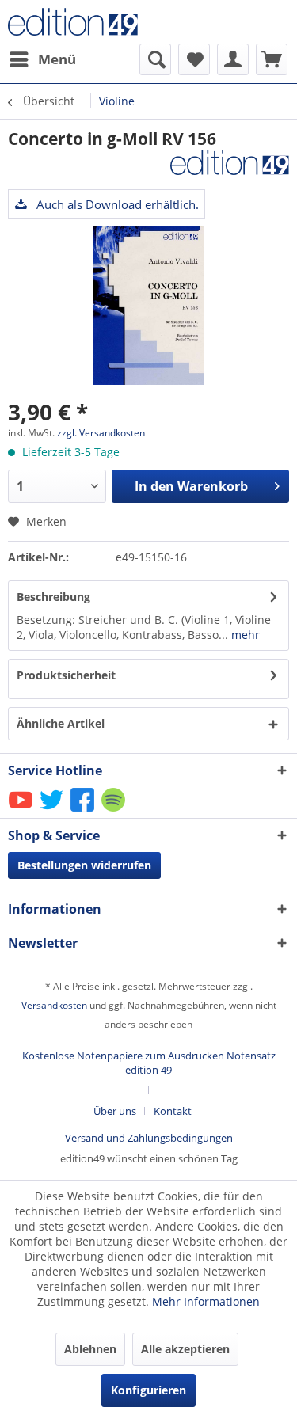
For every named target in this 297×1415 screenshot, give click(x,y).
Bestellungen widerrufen (84, 865)
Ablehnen (90, 1348)
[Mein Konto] (233, 59)
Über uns (114, 1111)
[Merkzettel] (194, 59)
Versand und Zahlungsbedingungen (149, 1138)
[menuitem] (42, 59)
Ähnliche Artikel (61, 723)
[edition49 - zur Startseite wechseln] (78, 22)
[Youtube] (22, 810)
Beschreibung (53, 596)
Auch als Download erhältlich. (116, 204)
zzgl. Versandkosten (101, 432)
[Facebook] (83, 810)
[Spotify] (114, 810)
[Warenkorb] (271, 59)
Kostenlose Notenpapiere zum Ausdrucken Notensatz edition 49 (149, 1062)
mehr (244, 634)
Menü (57, 59)
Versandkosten (54, 1005)
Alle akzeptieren (185, 1348)
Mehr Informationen (206, 1301)
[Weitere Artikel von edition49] (229, 163)
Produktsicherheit (66, 675)
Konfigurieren (148, 1390)
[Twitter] (53, 810)
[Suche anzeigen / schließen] (155, 59)
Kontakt (173, 1111)
